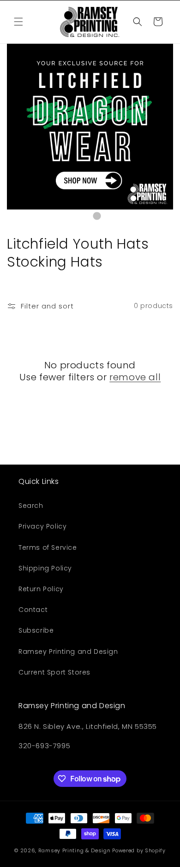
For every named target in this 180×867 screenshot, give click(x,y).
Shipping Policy (45, 568)
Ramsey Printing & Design (74, 850)
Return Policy (41, 589)
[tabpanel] (90, 126)
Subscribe (36, 630)
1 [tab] (83, 216)
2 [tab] (97, 216)
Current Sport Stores (54, 672)
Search (30, 505)
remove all (135, 377)
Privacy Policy (42, 526)
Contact (33, 609)
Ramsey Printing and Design (68, 651)
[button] (18, 22)
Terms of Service (47, 547)
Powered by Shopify (139, 850)
